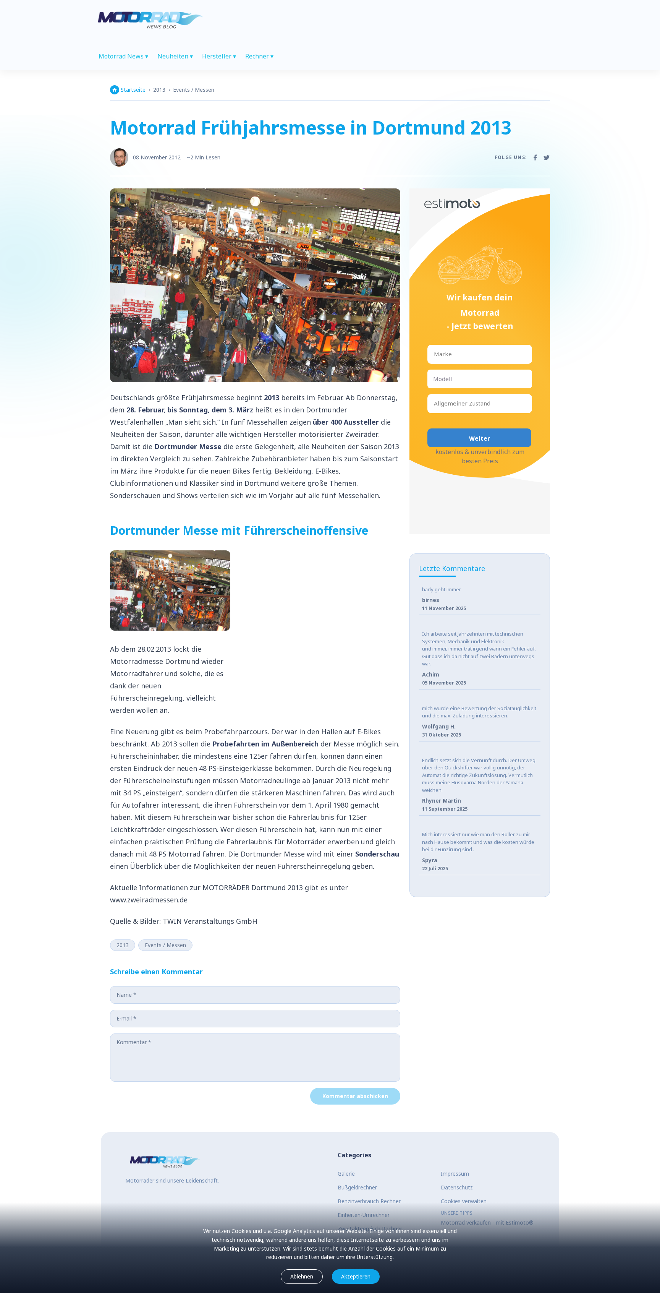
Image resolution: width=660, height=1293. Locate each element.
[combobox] (434, 354)
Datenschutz (457, 1187)
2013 (159, 89)
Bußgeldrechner (357, 1187)
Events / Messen (193, 89)
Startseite (133, 89)
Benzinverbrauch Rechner (369, 1201)
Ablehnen (301, 1276)
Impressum (455, 1173)
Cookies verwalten (464, 1201)
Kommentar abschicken (355, 1096)
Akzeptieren (355, 1276)
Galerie (346, 1173)
